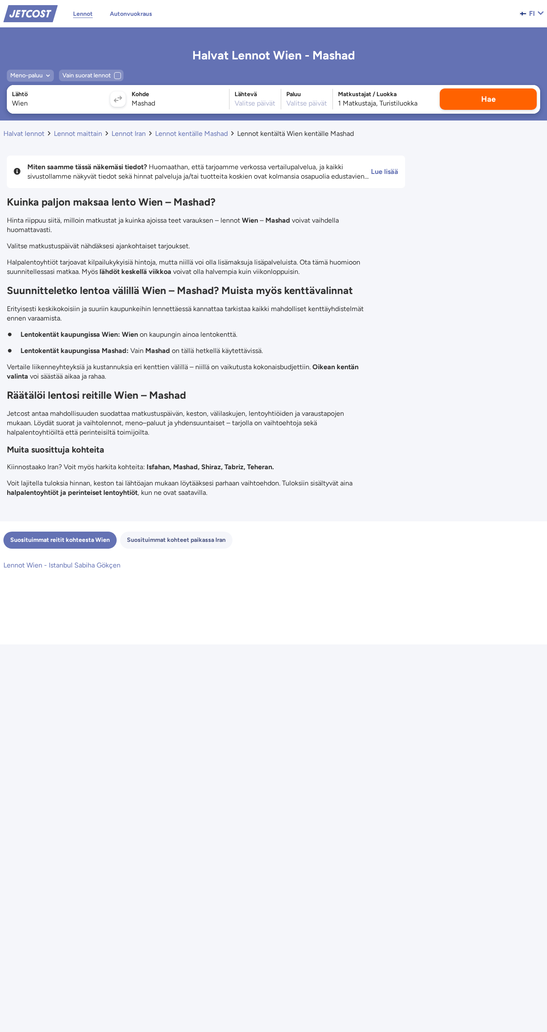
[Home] (30, 13)
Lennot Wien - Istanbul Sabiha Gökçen (62, 565)
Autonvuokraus (131, 14)
